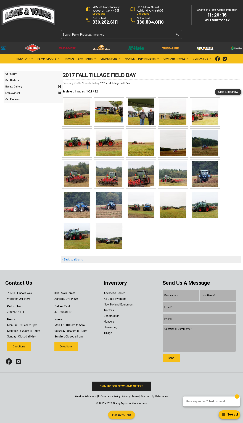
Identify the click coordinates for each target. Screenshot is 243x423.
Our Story (11, 73)
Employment (33, 93)
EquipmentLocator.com (134, 403)
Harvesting (110, 327)
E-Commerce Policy (109, 396)
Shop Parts (85, 58)
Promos (69, 58)
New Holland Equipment (118, 304)
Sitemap (145, 396)
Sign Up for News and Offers (121, 386)
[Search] (178, 34)
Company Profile (174, 58)
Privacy (126, 396)
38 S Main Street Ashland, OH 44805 (150, 9)
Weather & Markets (86, 396)
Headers (109, 321)
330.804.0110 (150, 22)
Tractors (109, 310)
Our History (12, 80)
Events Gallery (91, 83)
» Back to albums (72, 259)
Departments (147, 58)
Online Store (109, 58)
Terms (135, 396)
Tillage (108, 333)
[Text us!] (229, 415)
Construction (111, 316)
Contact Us (201, 58)
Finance (130, 58)
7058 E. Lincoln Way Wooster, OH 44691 (106, 9)
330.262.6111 (105, 22)
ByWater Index (160, 396)
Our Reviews (12, 99)
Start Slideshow (228, 92)
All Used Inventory (115, 298)
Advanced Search (114, 293)
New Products (47, 58)
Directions (99, 13)
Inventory (23, 58)
